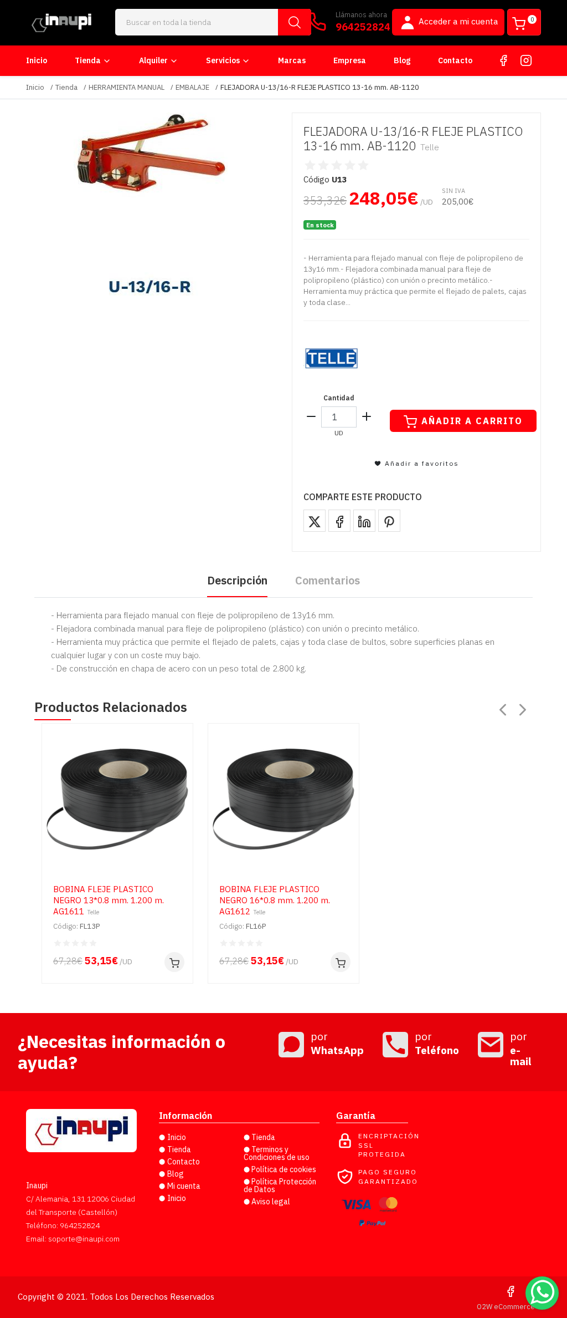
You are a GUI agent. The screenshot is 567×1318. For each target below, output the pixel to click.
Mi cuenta (183, 1186)
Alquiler (153, 60)
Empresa (349, 60)
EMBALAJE (192, 87)
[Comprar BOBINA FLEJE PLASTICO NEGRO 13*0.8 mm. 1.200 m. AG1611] (174, 962)
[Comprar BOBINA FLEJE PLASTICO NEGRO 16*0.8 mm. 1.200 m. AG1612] (340, 962)
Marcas (292, 60)
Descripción (237, 580)
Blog (402, 60)
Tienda (88, 60)
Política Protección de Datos (280, 1185)
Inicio (36, 60)
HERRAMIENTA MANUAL (126, 87)
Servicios (223, 60)
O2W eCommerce (506, 1306)
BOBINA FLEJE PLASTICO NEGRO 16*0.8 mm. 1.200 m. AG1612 (274, 900)
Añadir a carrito (472, 420)
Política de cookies (283, 1169)
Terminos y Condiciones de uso (277, 1153)
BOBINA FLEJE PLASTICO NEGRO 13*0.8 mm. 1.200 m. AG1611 (108, 900)
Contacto (455, 60)
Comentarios (327, 580)
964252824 (363, 27)
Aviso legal (270, 1202)
